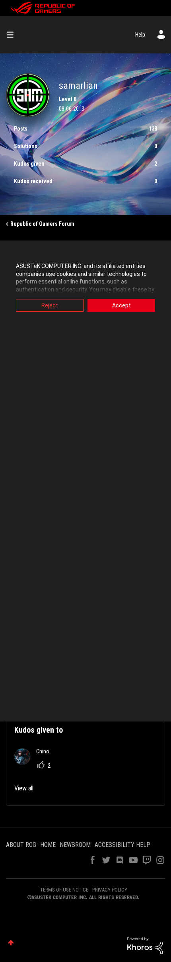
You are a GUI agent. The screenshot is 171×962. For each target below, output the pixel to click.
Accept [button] (121, 305)
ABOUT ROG (21, 845)
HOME (48, 845)
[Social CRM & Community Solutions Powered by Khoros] (145, 945)
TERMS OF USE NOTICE (64, 890)
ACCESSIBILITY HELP (122, 845)
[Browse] (13, 35)
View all (23, 788)
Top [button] (11, 942)
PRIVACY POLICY (109, 890)
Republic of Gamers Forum (42, 224)
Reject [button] (49, 305)
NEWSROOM (75, 845)
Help (140, 34)
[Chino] (34, 762)
